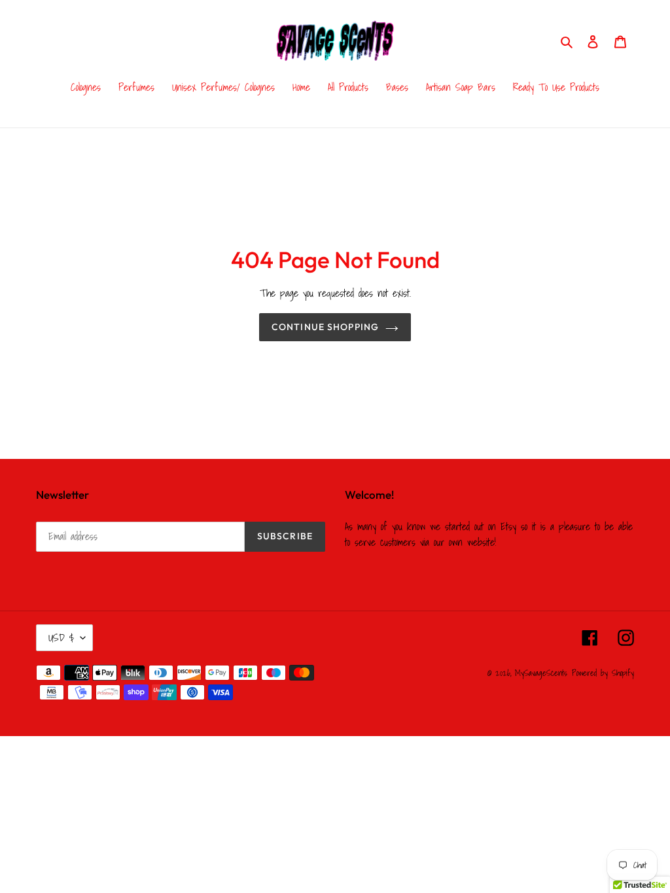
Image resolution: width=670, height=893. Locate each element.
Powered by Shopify (603, 673)
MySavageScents (541, 673)
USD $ (61, 637)
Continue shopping (325, 327)
